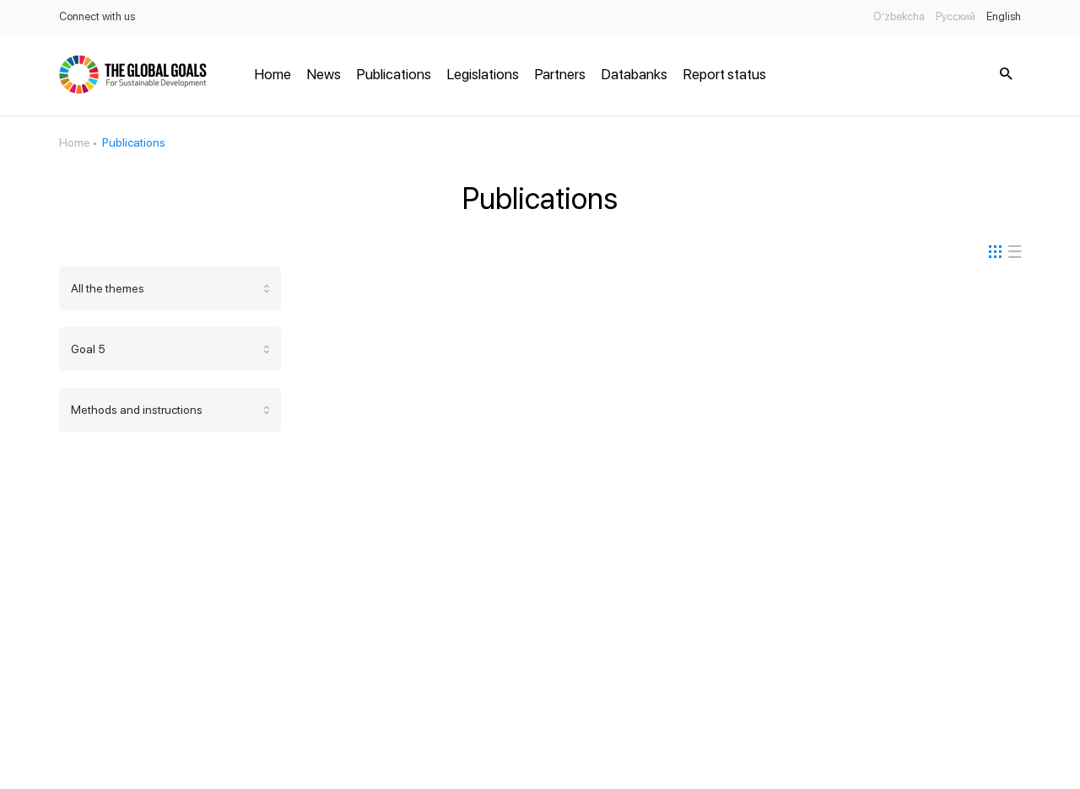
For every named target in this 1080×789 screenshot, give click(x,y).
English (1003, 16)
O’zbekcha (899, 16)
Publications (394, 74)
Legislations (483, 74)
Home (273, 74)
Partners (560, 74)
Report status (724, 74)
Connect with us (97, 16)
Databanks (634, 74)
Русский (955, 16)
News (324, 74)
